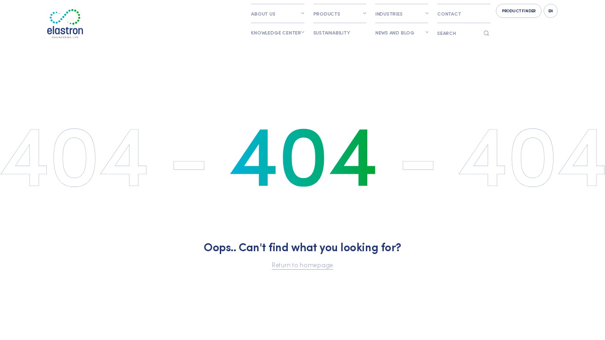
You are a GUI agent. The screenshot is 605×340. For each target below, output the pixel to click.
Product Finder (519, 10)
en (550, 10)
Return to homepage (302, 264)
